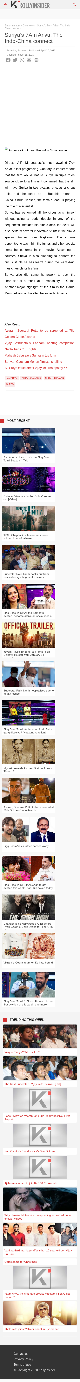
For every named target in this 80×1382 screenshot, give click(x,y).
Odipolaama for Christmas (20, 1261)
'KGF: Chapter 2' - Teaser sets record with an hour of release (26, 537)
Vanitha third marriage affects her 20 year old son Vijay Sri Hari (38, 1252)
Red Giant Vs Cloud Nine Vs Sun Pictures (29, 1151)
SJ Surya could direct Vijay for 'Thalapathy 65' (36, 368)
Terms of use (22, 1364)
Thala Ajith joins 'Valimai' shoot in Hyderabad (31, 1329)
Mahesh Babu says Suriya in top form (30, 355)
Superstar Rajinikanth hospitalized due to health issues (28, 692)
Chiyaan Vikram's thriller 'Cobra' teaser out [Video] (27, 498)
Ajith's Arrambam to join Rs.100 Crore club (30, 1183)
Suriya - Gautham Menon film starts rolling (33, 361)
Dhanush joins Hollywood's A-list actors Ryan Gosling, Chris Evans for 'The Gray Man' (28, 926)
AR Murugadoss (31, 378)
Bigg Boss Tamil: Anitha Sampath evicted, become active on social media (27, 614)
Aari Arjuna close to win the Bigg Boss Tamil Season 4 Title (26, 459)
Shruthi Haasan (54, 378)
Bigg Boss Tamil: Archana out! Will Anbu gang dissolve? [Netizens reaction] (27, 731)
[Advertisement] (40, 107)
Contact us (21, 1353)
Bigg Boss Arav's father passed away (26, 846)
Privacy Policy (23, 1359)
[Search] (74, 4)
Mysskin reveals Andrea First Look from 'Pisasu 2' (27, 770)
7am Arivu (11, 378)
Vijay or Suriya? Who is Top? (22, 1052)
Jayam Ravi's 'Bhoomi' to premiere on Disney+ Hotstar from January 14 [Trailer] (26, 654)
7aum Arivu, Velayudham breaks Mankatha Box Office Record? (37, 1295)
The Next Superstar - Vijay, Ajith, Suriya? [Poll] (32, 1084)
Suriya (10, 384)
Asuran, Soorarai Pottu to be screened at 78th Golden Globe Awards (28, 809)
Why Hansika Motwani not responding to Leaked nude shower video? (37, 1217)
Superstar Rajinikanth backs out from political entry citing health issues (26, 575)
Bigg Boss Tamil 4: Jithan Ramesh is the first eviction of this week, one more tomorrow (28, 1004)
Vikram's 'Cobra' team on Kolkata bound (28, 962)
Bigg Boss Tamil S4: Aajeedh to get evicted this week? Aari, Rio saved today (28, 886)
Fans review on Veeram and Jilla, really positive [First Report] (37, 1117)
